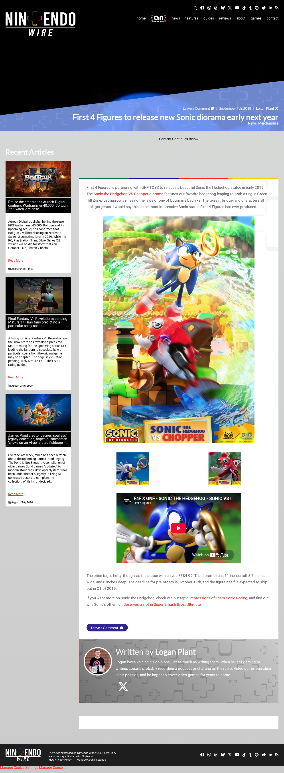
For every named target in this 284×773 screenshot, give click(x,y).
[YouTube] (237, 8)
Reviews (225, 18)
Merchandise (268, 123)
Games (256, 18)
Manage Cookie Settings (91, 759)
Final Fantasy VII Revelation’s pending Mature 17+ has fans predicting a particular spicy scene (37, 322)
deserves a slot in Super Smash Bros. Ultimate (162, 604)
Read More (15, 261)
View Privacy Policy (60, 759)
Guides (208, 18)
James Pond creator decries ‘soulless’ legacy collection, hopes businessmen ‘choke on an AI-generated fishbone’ (37, 439)
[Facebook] (202, 8)
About (240, 18)
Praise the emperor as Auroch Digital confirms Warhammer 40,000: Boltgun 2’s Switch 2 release (38, 205)
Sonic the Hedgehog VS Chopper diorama (128, 194)
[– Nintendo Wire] (40, 25)
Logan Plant (265, 108)
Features (191, 18)
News (176, 18)
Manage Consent (52, 767)
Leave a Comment (197, 108)
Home (141, 18)
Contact (272, 18)
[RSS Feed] (276, 8)
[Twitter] (230, 8)
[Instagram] (209, 8)
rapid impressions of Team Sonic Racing (213, 598)
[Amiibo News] (158, 18)
